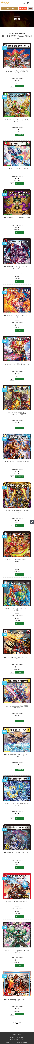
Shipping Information (17, 1038)
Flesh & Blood (30, 8)
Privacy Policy (17, 1034)
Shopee (24, 8)
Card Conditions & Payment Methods (17, 1036)
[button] (31, 3)
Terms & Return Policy (17, 1039)
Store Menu (9, 8)
